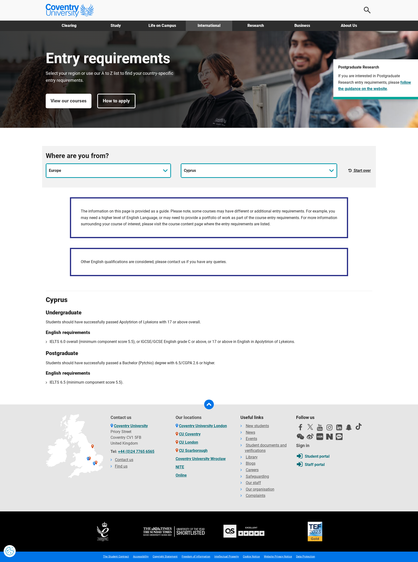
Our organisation (260, 489)
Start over (362, 170)
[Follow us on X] (310, 427)
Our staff (253, 482)
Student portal (317, 456)
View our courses (69, 101)
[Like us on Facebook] (300, 428)
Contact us (124, 459)
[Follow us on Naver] (329, 436)
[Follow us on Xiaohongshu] (319, 436)
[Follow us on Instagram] (329, 428)
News (250, 432)
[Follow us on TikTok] (358, 426)
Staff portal (315, 464)
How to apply (116, 101)
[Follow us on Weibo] (310, 436)
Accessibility (141, 556)
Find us (121, 466)
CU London (188, 442)
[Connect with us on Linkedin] (339, 428)
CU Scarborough (193, 450)
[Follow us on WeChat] (300, 436)
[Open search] (367, 10)
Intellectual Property (226, 556)
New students (257, 426)
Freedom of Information (196, 556)
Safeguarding (257, 476)
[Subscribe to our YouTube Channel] (319, 428)
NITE (180, 467)
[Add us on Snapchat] (348, 428)
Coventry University (131, 426)
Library (252, 457)
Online (181, 475)
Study (116, 25)
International (209, 25)
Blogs (250, 463)
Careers (252, 470)
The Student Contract (116, 556)
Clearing (69, 25)
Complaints (255, 495)
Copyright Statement (165, 556)
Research (255, 25)
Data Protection (305, 556)
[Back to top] (209, 404)
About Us (349, 25)
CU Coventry (190, 434)
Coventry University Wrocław (201, 458)
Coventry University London (203, 426)
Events (251, 438)
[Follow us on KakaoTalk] (339, 436)
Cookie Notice (251, 556)
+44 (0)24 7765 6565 (136, 451)
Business (302, 25)
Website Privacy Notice (278, 556)
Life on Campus (162, 25)
